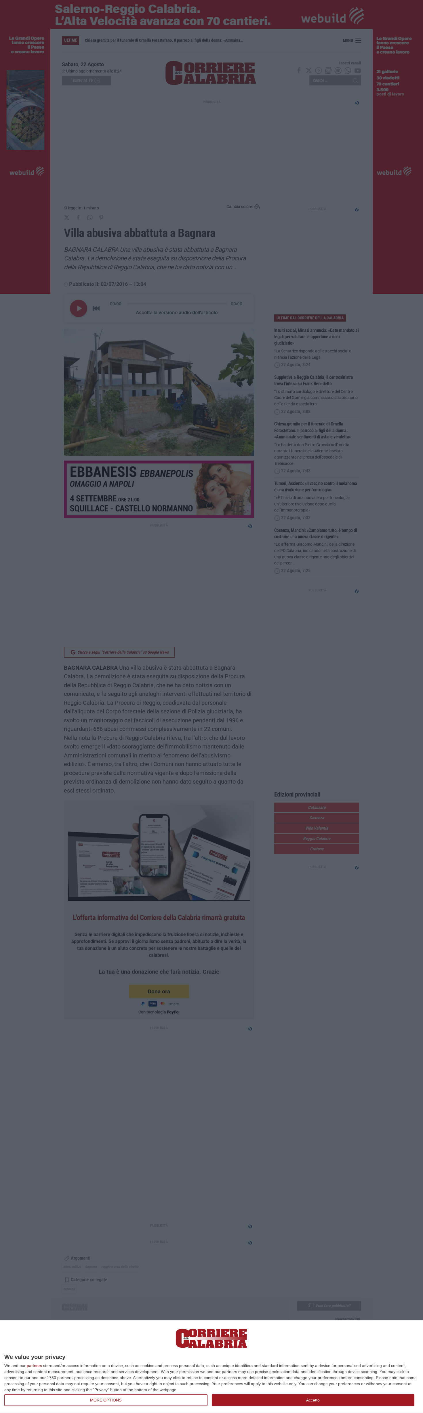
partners (34, 1366)
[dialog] (211, 1367)
